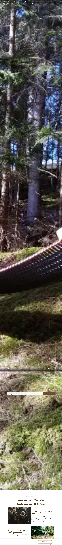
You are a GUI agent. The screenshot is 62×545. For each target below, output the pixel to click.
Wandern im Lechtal (34, 3)
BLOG (41, 3)
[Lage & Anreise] (11, 1)
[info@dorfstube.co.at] (12, 1)
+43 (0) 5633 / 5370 (17, 1)
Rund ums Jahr (25, 3)
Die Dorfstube (13, 3)
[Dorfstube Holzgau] (5, 3)
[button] (29, 489)
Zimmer (19, 3)
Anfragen (49, 393)
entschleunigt (35, 515)
